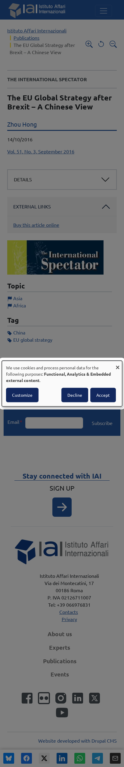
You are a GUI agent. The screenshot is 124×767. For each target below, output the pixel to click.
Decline (74, 395)
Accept (103, 395)
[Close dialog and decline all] (117, 364)
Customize (22, 395)
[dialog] (62, 383)
